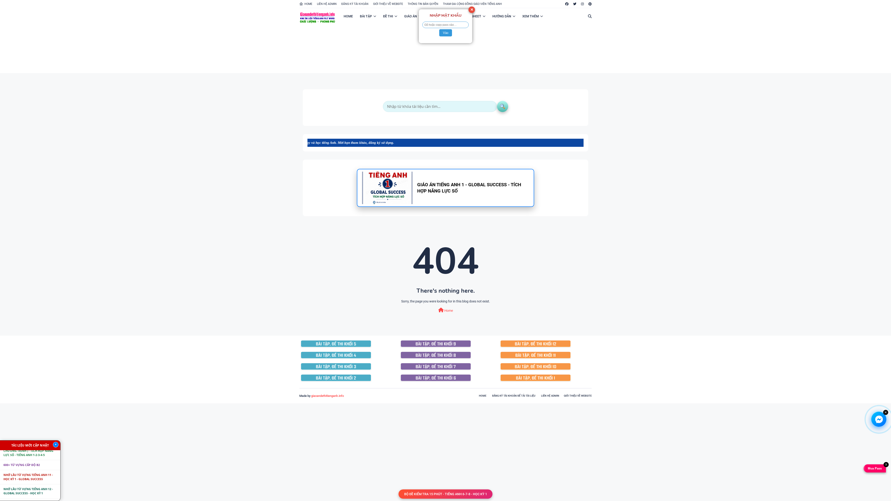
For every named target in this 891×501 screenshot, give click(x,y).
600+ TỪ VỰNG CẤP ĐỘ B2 (21, 451)
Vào (445, 33)
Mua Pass (875, 468)
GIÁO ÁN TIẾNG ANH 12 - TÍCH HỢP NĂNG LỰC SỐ (27, 491)
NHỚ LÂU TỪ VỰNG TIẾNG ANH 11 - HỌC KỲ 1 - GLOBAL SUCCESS (28, 463)
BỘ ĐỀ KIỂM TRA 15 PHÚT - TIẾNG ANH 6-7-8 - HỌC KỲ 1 (445, 494)
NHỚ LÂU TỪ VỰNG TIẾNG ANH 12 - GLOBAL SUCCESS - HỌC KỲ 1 (28, 477)
